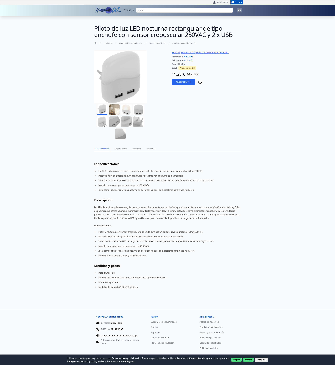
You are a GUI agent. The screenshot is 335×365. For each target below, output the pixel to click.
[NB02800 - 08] (138, 121)
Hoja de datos (121, 148)
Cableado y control (160, 337)
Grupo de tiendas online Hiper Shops (119, 335)
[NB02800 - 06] (114, 121)
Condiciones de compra (211, 327)
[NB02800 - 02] (114, 109)
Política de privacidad (210, 337)
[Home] (95, 43)
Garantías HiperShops (210, 342)
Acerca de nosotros (209, 321)
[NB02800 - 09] (120, 134)
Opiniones (150, 148)
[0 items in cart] (239, 10)
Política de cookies (209, 348)
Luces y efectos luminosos (130, 43)
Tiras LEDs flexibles (157, 43)
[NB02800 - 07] (126, 121)
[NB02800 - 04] (138, 109)
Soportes (155, 332)
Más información (102, 148)
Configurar (261, 359)
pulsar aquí (116, 322)
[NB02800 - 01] (102, 109)
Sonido (154, 327)
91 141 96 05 (117, 329)
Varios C (188, 60)
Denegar (248, 359)
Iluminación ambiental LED (184, 43)
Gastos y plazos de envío (212, 332)
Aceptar (236, 359)
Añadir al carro (183, 81)
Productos (129, 10)
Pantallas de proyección (162, 342)
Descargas (136, 148)
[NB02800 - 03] (126, 109)
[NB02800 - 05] (102, 121)
